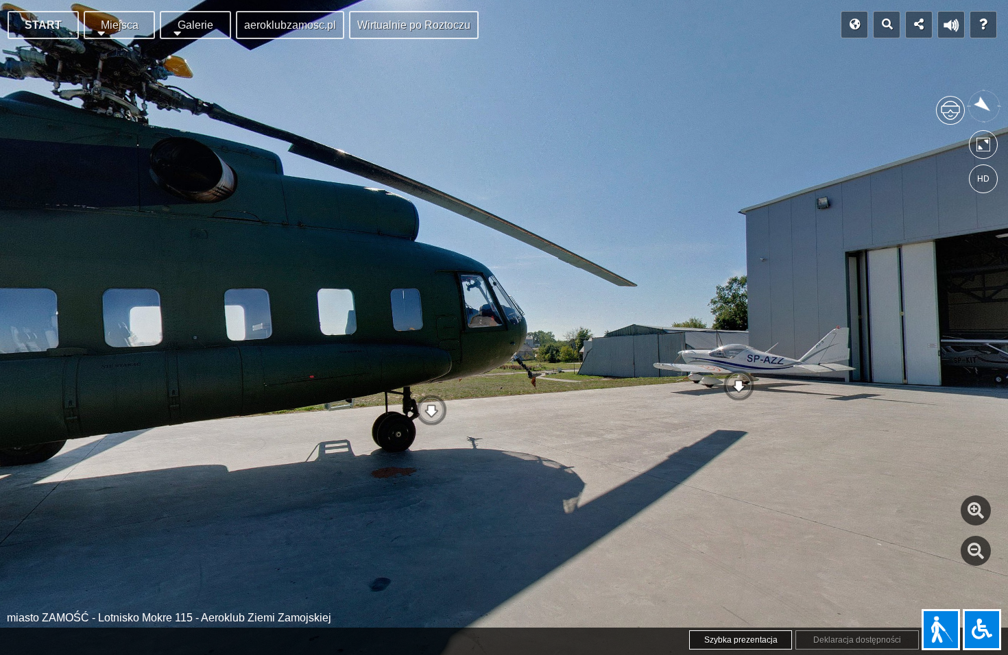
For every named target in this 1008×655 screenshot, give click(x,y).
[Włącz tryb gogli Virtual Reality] (950, 116)
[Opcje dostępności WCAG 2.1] (982, 629)
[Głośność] (951, 24)
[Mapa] (854, 24)
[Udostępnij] (919, 24)
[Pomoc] (983, 24)
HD (983, 179)
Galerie (195, 25)
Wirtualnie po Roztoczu (413, 25)
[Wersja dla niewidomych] (941, 629)
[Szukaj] (886, 24)
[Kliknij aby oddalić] (976, 551)
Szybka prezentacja (741, 640)
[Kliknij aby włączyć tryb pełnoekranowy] (983, 147)
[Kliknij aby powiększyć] (976, 510)
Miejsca (120, 25)
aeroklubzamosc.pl (290, 25)
